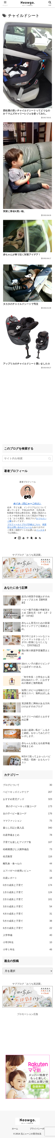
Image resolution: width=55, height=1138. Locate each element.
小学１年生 (27, 949)
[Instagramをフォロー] (19, 538)
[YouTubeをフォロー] (23, 538)
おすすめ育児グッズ (27, 799)
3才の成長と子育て (27, 906)
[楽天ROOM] (31, 538)
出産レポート (27, 878)
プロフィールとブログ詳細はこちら (23, 524)
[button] (49, 458)
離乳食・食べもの (27, 863)
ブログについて (27, 785)
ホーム (15, 1128)
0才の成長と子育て (27, 885)
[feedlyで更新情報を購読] (36, 538)
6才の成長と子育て (27, 928)
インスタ (40, 530)
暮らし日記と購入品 (27, 828)
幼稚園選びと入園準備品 (27, 849)
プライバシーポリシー (40, 1128)
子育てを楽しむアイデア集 (27, 842)
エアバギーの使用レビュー (27, 870)
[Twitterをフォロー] (15, 538)
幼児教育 (27, 856)
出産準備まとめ (27, 835)
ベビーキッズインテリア (27, 792)
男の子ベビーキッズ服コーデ (29, 806)
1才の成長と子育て (27, 892)
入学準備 (27, 935)
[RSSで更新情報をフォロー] (40, 538)
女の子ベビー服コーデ (27, 813)
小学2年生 (27, 942)
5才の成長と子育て (27, 921)
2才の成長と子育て (27, 899)
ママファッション (27, 820)
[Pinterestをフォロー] (27, 538)
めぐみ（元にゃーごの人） (27, 503)
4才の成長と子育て (27, 913)
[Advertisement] (27, 413)
